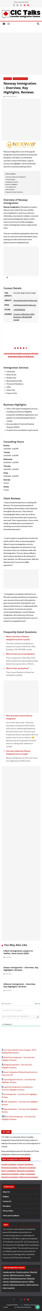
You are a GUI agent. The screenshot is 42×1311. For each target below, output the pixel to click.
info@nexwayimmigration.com (24, 305)
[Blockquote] (17, 1016)
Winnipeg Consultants (27, 1167)
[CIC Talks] (4, 23)
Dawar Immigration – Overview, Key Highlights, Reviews (21, 968)
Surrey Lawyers (9, 1288)
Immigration (7, 78)
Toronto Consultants (25, 1164)
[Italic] (6, 1016)
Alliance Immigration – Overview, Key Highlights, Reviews (20, 985)
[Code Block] (20, 1016)
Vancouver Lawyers (17, 1284)
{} (24, 1016)
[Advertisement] (21, 54)
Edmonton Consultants (10, 1174)
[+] (27, 1016)
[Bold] (3, 1016)
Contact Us (7, 1201)
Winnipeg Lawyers (17, 1275)
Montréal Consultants (9, 1167)
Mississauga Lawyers (18, 1278)
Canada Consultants (9, 1164)
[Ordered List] (13, 1016)
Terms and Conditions (11, 1216)
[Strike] (10, 1016)
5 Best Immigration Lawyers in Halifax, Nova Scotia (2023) (18, 952)
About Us (6, 1192)
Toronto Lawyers (22, 1272)
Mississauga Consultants (28, 1177)
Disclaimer (7, 1206)
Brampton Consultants (10, 1177)
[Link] (22, 1016)
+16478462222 (19, 310)
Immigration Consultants (20, 78)
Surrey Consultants (8, 1171)
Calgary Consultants (27, 1174)
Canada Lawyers (9, 1272)
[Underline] (8, 1016)
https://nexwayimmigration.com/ (25, 300)
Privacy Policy (8, 1211)
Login (38, 1003)
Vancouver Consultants (25, 1171)
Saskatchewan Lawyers (19, 1281)
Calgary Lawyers (32, 1284)
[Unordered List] (15, 1016)
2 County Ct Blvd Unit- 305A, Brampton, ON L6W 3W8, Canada (24, 317)
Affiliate (6, 1197)
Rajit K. (15, 96)
